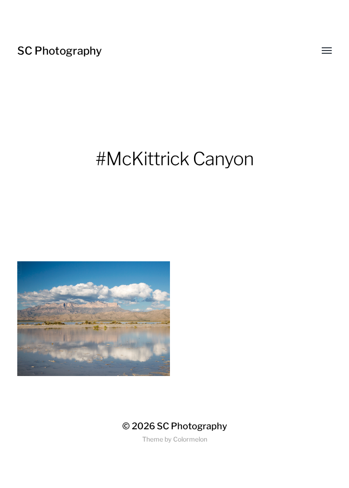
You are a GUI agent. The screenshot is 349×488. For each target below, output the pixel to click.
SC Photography (59, 50)
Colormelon (190, 439)
